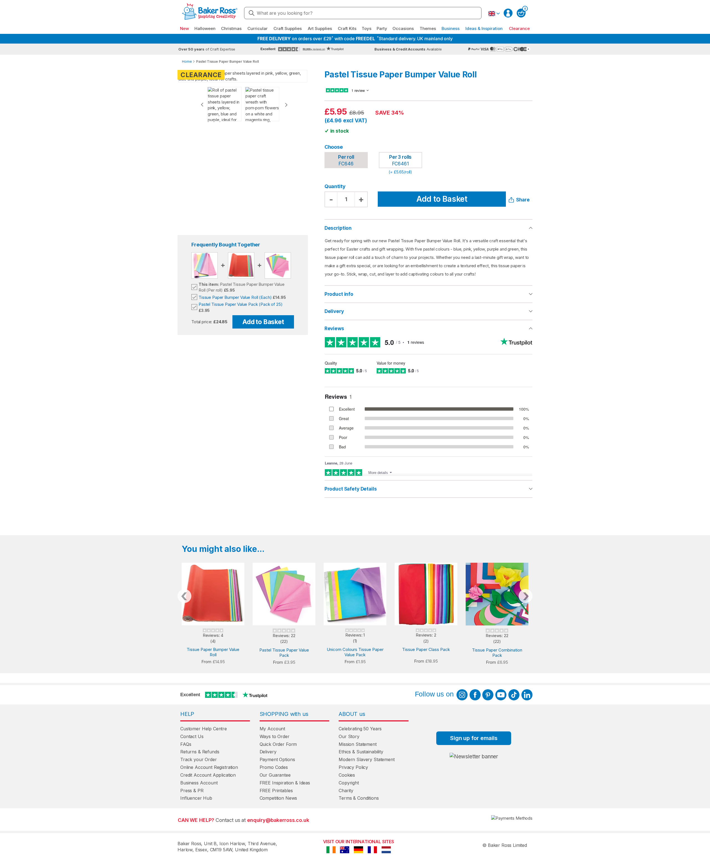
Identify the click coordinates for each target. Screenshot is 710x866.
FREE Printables (276, 790)
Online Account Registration (209, 767)
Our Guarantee (275, 775)
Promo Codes (274, 767)
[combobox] (362, 13)
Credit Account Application (208, 775)
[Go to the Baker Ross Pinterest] (487, 694)
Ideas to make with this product (428, 489)
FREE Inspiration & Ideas (285, 783)
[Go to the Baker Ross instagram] (462, 694)
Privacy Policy (353, 767)
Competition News (278, 798)
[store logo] (209, 13)
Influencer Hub (196, 798)
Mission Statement (357, 744)
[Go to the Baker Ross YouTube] (500, 694)
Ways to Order (275, 736)
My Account (272, 728)
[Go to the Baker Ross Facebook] (475, 694)
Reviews (334, 328)
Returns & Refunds (199, 751)
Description (338, 228)
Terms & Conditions (359, 798)
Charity (346, 790)
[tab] (428, 294)
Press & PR (192, 790)
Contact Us (192, 736)
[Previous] (202, 105)
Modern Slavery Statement (366, 759)
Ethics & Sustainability (361, 751)
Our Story (349, 736)
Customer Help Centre (203, 728)
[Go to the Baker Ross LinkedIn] (526, 694)
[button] (494, 13)
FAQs (185, 744)
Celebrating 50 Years (360, 728)
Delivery (334, 311)
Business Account (199, 783)
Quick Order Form (278, 744)
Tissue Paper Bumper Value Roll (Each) (235, 297)
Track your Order (198, 759)
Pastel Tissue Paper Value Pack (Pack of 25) (241, 304)
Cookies (347, 775)
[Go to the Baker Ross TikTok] (513, 694)
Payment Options (277, 759)
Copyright (349, 783)
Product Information (428, 294)
